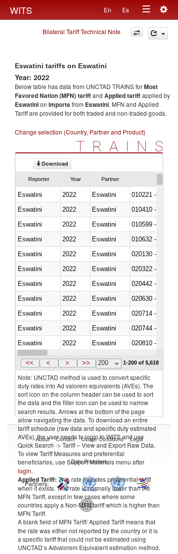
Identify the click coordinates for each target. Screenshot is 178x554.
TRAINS (123, 146)
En (107, 9)
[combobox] (109, 364)
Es (125, 9)
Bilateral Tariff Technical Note (82, 31)
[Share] (158, 33)
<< (30, 363)
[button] (30, 363)
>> (86, 363)
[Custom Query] (137, 32)
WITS (21, 9)
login (24, 470)
